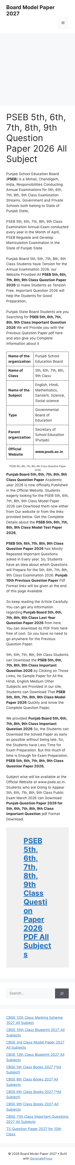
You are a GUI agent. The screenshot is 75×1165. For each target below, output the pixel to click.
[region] (37, 66)
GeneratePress (41, 1158)
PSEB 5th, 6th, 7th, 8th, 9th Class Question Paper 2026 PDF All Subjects (37, 897)
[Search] (62, 993)
